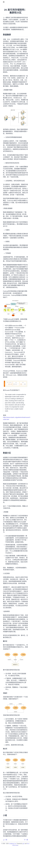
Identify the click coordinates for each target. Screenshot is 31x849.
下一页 (26, 840)
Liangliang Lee (12, 843)
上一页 (5, 840)
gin (23, 843)
